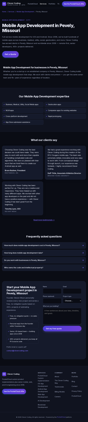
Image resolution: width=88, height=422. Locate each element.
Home (4, 12)
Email (65, 286)
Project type (67, 296)
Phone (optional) (48, 296)
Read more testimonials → (44, 220)
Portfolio (52, 4)
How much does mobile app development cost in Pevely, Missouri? (32, 245)
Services (43, 4)
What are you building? (51, 306)
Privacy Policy (77, 391)
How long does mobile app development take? (23, 253)
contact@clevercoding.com (17, 351)
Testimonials (59, 387)
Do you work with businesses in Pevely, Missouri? (25, 260)
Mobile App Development (25, 12)
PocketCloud (33, 4)
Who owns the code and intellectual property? (23, 268)
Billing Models (60, 392)
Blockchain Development (43, 406)
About (57, 377)
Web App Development (43, 395)
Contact (74, 386)
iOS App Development (43, 385)
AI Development (44, 401)
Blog (73, 381)
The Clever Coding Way (61, 382)
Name (45, 286)
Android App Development (43, 390)
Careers (58, 397)
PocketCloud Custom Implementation (43, 378)
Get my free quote (54, 329)
